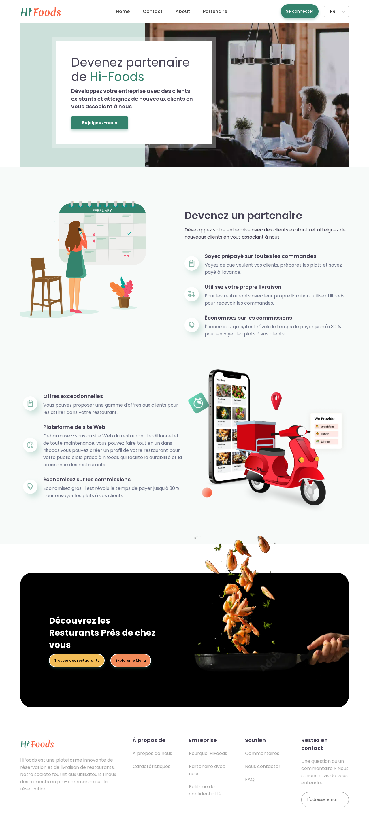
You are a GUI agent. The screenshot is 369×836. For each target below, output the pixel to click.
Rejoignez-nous (99, 123)
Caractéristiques (151, 766)
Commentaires (262, 753)
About (183, 11)
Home (123, 11)
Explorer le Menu (131, 660)
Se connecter (299, 11)
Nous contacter (262, 766)
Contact (153, 11)
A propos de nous (152, 753)
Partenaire (215, 11)
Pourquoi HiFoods (208, 753)
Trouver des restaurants (76, 660)
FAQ (250, 779)
